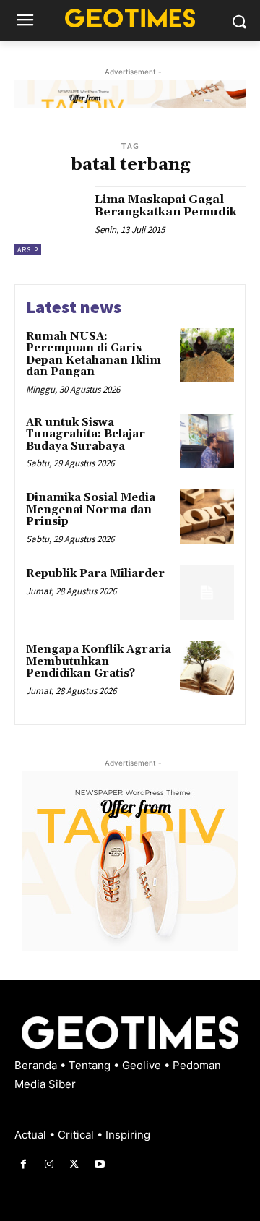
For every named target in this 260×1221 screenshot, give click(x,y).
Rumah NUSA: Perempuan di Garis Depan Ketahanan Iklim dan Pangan (93, 355)
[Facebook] (23, 1164)
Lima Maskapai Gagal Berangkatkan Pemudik (166, 206)
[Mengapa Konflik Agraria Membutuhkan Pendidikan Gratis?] (207, 668)
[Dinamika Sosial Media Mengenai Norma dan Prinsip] (207, 516)
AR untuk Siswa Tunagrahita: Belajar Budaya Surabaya (85, 434)
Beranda (37, 1065)
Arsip (27, 249)
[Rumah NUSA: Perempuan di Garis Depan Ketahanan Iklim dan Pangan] (207, 355)
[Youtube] (100, 1164)
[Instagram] (49, 1164)
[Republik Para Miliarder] (207, 592)
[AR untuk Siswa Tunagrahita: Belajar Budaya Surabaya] (207, 441)
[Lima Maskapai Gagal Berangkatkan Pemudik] (49, 220)
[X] (74, 1164)
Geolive (143, 1065)
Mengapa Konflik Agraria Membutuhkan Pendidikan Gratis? (98, 661)
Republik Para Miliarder (95, 573)
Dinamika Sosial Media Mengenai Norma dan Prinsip (90, 509)
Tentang (91, 1065)
